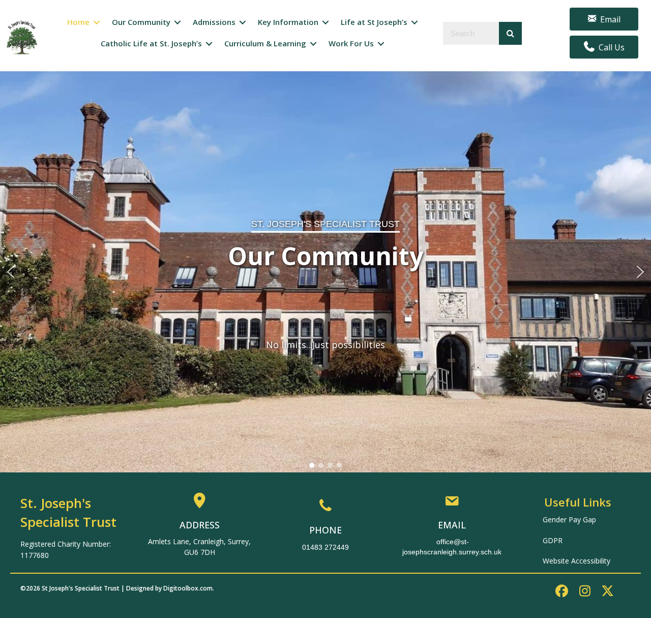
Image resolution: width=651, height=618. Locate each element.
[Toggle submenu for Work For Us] (381, 43)
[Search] (510, 33)
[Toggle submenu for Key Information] (325, 23)
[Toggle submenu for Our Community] (177, 23)
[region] (325, 271)
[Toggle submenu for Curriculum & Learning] (313, 43)
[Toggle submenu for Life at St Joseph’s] (414, 23)
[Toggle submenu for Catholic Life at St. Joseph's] (209, 43)
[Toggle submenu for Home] (97, 23)
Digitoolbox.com (188, 588)
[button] (11, 272)
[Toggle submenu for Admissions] (242, 23)
